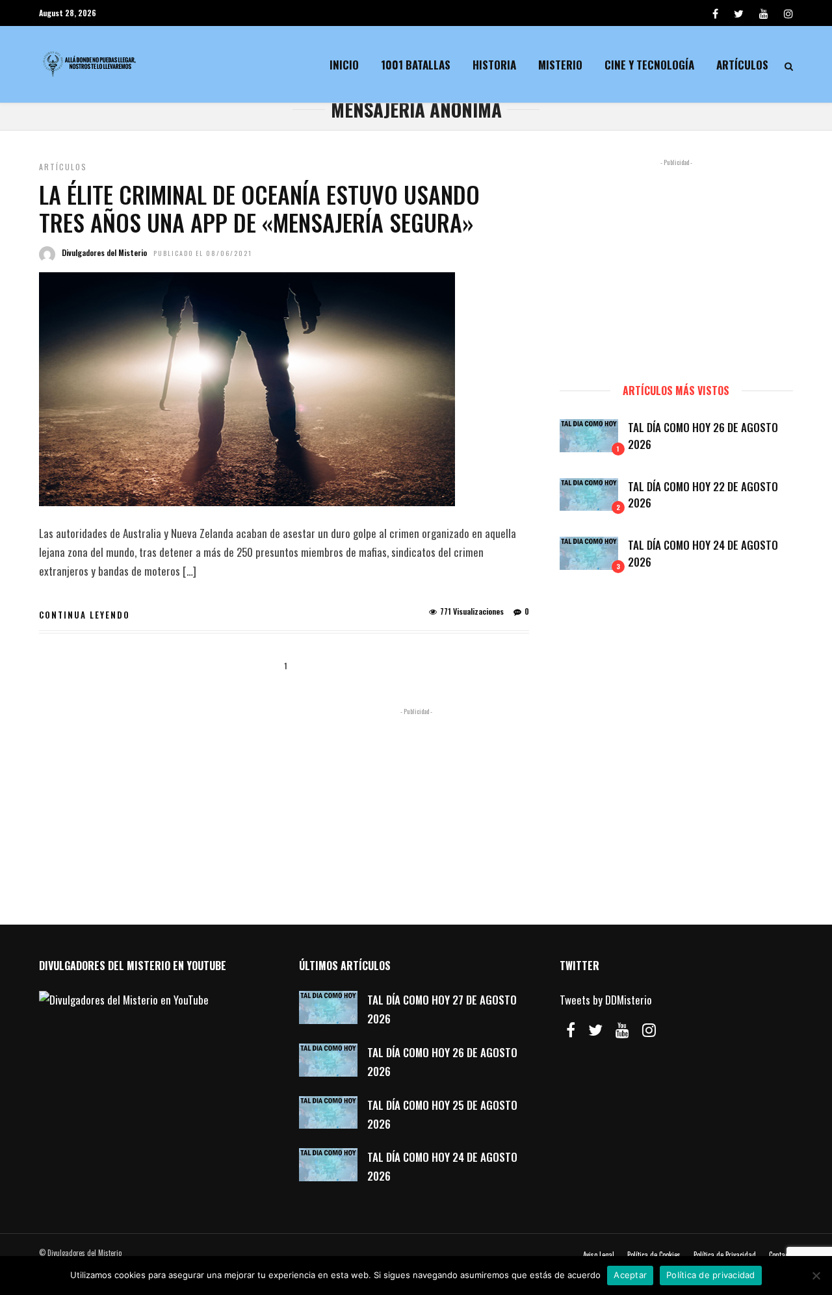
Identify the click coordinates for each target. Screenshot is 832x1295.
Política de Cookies (654, 1255)
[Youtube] (763, 13)
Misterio (560, 65)
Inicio (344, 65)
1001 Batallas (415, 65)
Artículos (742, 65)
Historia (494, 65)
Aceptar (630, 1275)
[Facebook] (570, 1029)
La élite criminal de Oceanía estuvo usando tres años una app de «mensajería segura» (259, 208)
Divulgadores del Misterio (104, 252)
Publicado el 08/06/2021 (202, 253)
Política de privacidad (710, 1275)
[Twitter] (595, 1029)
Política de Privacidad (725, 1255)
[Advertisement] (676, 265)
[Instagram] (788, 13)
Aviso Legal (598, 1255)
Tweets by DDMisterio (606, 1000)
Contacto (781, 1255)
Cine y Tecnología (649, 65)
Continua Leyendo (84, 614)
